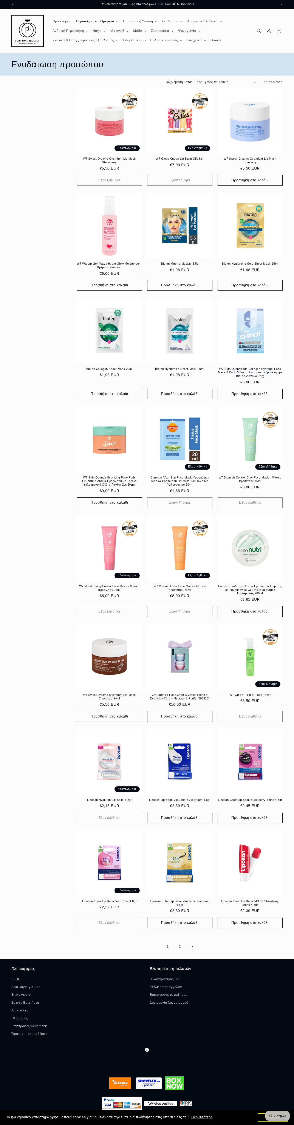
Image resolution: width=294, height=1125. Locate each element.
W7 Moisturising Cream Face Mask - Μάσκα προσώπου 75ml (109, 588)
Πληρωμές (19, 1018)
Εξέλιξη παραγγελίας (166, 987)
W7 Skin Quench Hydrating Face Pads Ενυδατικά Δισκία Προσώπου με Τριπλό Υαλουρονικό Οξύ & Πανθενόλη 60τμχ (109, 481)
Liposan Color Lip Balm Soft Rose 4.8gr (109, 901)
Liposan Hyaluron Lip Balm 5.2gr (109, 799)
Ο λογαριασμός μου (165, 979)
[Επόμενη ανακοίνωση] (281, 4)
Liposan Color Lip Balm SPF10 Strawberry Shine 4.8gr (250, 903)
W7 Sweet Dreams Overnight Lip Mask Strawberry (109, 160)
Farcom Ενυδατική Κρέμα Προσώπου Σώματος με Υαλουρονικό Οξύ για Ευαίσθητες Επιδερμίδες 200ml (250, 590)
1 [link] (168, 946)
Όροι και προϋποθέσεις (29, 1033)
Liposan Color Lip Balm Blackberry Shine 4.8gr (250, 799)
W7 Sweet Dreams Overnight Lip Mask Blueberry (250, 160)
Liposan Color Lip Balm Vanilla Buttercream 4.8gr (179, 903)
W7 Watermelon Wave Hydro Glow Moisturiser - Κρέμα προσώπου (109, 265)
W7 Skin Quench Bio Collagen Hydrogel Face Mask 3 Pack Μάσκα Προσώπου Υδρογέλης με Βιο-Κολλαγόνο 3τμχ (250, 372)
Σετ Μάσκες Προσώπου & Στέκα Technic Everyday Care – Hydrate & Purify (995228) (179, 696)
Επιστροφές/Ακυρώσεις (29, 1026)
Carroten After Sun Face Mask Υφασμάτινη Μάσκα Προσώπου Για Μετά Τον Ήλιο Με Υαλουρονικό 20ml (179, 481)
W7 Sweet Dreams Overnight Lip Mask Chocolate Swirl (109, 696)
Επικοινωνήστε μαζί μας (168, 994)
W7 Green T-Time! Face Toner (250, 694)
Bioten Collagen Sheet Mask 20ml (109, 368)
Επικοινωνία (21, 994)
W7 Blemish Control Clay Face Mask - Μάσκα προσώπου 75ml (250, 479)
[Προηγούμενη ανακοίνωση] (12, 4)
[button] (96, 21)
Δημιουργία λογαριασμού (169, 1002)
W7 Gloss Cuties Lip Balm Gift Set (180, 158)
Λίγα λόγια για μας (25, 987)
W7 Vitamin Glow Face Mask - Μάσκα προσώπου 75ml (180, 588)
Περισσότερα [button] (202, 1117)
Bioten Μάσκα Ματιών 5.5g (179, 263)
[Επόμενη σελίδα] (192, 947)
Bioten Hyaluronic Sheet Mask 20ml (179, 368)
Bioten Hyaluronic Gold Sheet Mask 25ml (250, 263)
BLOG (16, 979)
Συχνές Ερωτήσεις (25, 1002)
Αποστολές (19, 1010)
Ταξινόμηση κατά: (179, 82)
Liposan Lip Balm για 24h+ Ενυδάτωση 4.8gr (179, 799)
